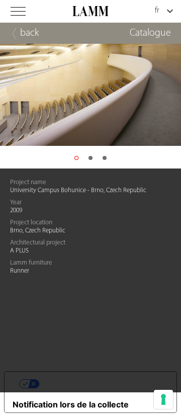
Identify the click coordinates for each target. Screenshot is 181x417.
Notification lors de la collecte (71, 404)
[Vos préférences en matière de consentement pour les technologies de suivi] (163, 399)
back (29, 33)
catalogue (150, 33)
